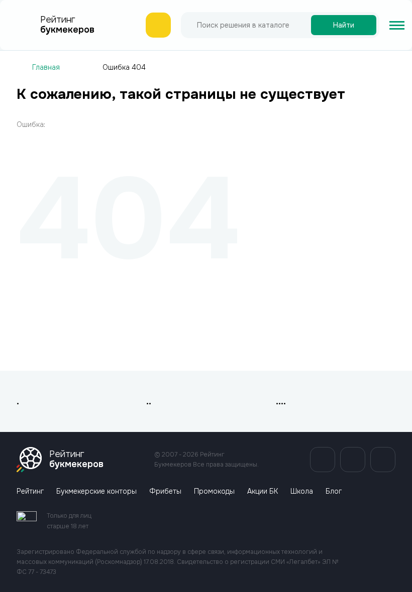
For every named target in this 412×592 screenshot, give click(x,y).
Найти (343, 25)
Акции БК (262, 491)
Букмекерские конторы (96, 491)
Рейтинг (30, 491)
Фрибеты (165, 491)
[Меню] (396, 25)
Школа (301, 491)
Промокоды (214, 491)
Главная (46, 67)
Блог (334, 491)
